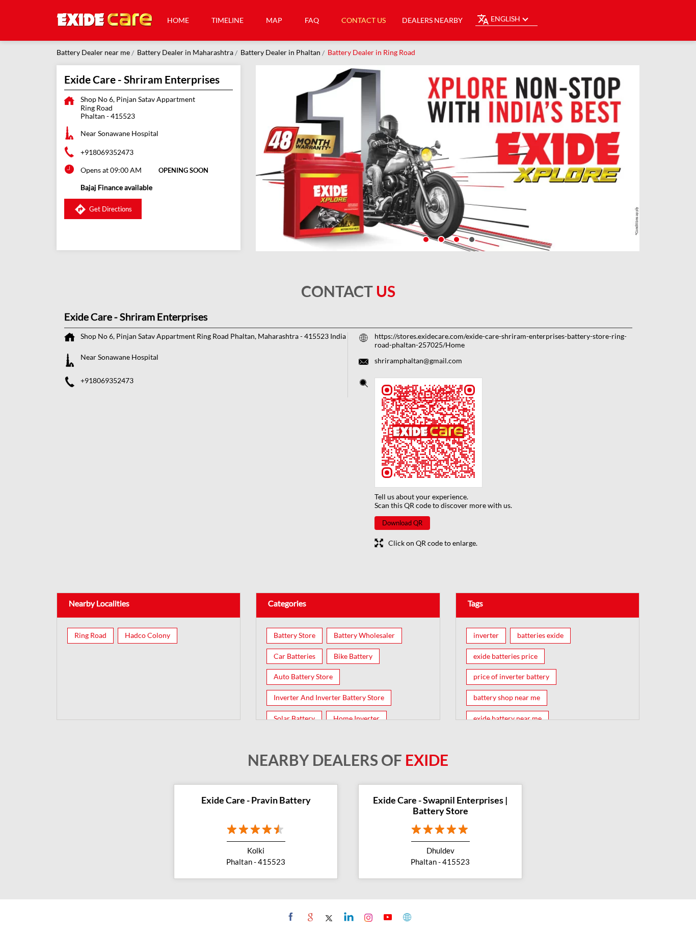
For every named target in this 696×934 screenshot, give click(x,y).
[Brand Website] (405, 917)
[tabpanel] (448, 158)
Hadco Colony (147, 635)
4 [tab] (470, 238)
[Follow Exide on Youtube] (386, 917)
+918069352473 (107, 152)
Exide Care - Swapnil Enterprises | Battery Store (440, 805)
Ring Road (90, 635)
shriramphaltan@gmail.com (418, 360)
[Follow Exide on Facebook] (289, 917)
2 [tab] (440, 238)
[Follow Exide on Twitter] (328, 917)
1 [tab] (424, 238)
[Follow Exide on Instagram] (367, 917)
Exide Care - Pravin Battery (256, 800)
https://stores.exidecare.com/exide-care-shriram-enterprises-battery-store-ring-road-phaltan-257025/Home (500, 340)
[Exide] (105, 20)
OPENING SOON (183, 170)
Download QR (402, 523)
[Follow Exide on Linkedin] (347, 917)
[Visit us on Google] (309, 917)
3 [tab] (455, 238)
